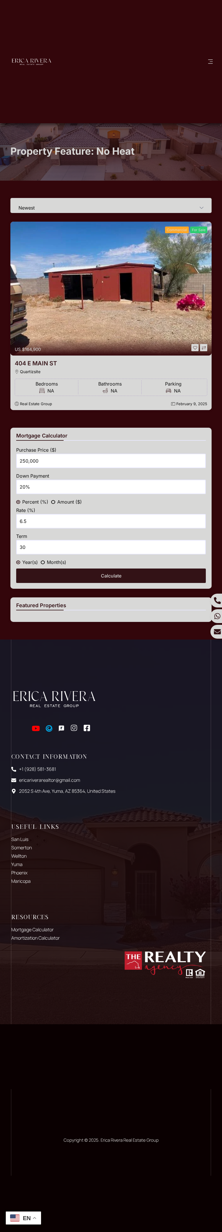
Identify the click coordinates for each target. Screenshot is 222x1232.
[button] (210, 61)
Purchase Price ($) (36, 450)
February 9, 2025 (191, 403)
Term (21, 536)
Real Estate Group (36, 403)
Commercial (177, 230)
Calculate (111, 576)
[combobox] (111, 206)
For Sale (199, 230)
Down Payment (32, 476)
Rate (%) (25, 510)
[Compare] (203, 347)
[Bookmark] (195, 347)
